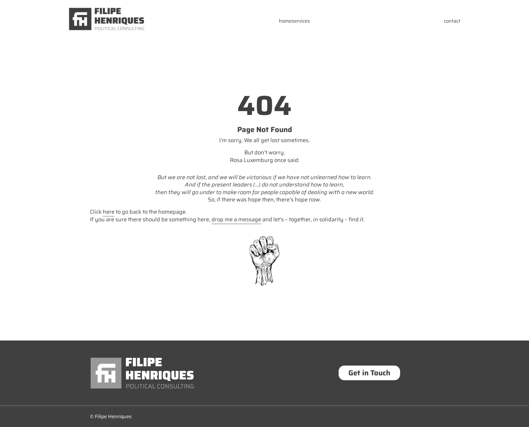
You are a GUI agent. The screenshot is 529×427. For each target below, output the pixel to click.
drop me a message (236, 219)
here (108, 212)
